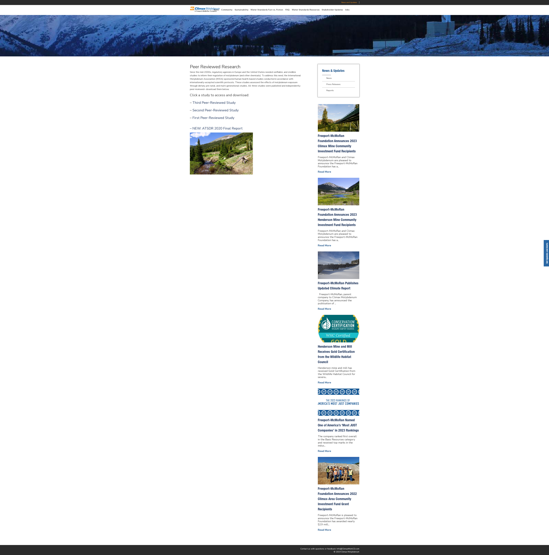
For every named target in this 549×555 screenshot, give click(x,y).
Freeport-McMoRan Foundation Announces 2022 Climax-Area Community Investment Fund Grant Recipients (337, 498)
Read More (324, 171)
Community (226, 9)
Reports (330, 90)
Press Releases (333, 84)
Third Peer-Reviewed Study (214, 102)
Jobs (347, 9)
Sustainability (241, 9)
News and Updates (349, 2)
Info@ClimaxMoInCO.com (348, 548)
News (329, 78)
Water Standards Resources (306, 9)
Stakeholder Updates (332, 9)
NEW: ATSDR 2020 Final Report (217, 128)
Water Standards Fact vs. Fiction (266, 9)
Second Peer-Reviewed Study (215, 110)
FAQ (287, 9)
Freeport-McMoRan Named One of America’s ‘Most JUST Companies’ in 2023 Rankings (338, 425)
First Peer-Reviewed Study (213, 118)
